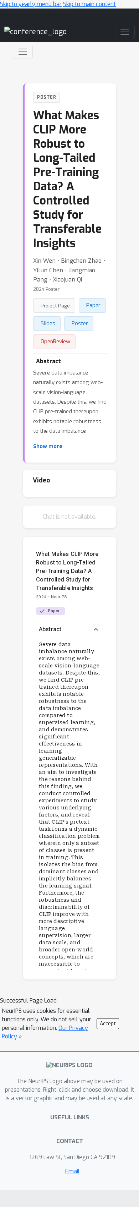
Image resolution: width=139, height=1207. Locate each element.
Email (72, 1171)
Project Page (55, 305)
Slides (48, 323)
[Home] (35, 31)
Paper (93, 305)
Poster (80, 323)
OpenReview (55, 341)
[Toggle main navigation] (125, 32)
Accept (108, 1023)
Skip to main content (89, 4)
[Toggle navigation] (23, 52)
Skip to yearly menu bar (31, 4)
